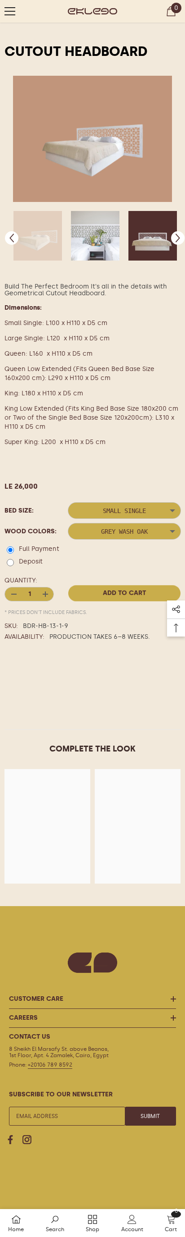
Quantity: (20, 580)
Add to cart (124, 593)
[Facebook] (10, 1139)
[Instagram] (27, 1139)
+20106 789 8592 (50, 1065)
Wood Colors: (30, 531)
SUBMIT (150, 1116)
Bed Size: (19, 510)
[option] (92, 139)
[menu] (9, 11)
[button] (11, 238)
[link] (55, 1223)
